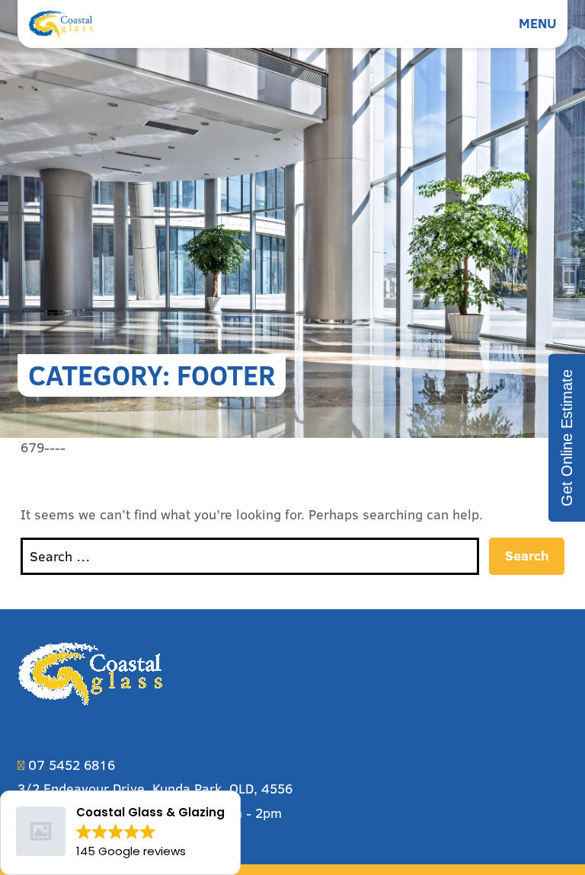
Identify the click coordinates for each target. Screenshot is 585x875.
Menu (538, 23)
